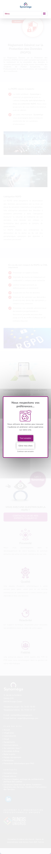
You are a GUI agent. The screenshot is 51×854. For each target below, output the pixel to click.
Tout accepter (25, 438)
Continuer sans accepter (25, 451)
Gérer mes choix (25, 445)
